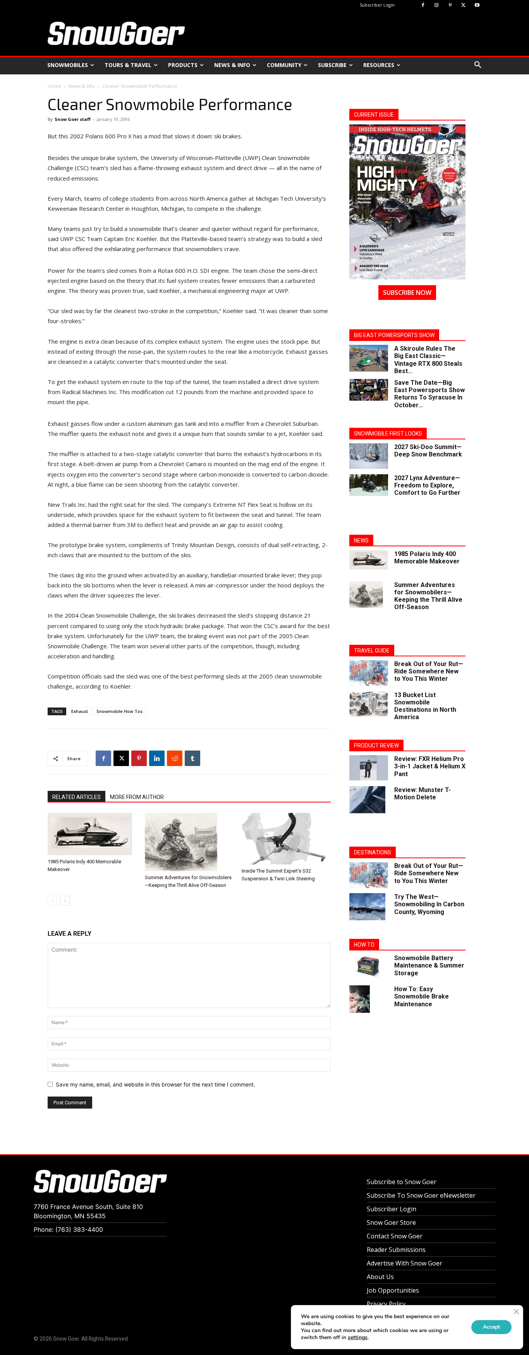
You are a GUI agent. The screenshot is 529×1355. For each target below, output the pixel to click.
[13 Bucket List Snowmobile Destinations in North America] (368, 704)
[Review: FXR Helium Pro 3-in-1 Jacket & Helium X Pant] (368, 767)
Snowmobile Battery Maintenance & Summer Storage (429, 965)
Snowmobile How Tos (119, 711)
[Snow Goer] (116, 33)
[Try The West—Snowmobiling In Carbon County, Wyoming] (367, 906)
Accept (491, 1327)
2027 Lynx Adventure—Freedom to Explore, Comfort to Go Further (427, 485)
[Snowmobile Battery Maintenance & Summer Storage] (368, 966)
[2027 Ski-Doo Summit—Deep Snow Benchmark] (368, 456)
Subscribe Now (407, 292)
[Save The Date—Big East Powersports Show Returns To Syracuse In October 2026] (368, 390)
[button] (478, 65)
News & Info (82, 86)
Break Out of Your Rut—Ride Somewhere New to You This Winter (428, 671)
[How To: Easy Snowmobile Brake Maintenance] (359, 999)
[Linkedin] (157, 758)
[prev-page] (52, 901)
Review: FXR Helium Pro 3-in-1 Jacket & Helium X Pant (429, 766)
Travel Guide (372, 650)
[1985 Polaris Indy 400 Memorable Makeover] (92, 834)
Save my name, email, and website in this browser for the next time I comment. (155, 1084)
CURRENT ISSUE (374, 115)
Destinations (372, 852)
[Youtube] (476, 5)
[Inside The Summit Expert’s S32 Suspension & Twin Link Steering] (286, 838)
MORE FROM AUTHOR (137, 797)
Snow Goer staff (73, 119)
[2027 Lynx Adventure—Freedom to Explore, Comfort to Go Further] (368, 485)
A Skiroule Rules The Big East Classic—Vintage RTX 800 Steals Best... (428, 360)
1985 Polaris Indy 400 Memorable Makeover (427, 557)
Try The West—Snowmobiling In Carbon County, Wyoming (429, 904)
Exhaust (79, 711)
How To (364, 945)
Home (54, 86)
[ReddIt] (174, 758)
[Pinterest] (450, 5)
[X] (463, 5)
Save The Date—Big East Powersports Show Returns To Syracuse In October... (429, 394)
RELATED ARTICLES (76, 797)
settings (358, 1337)
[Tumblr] (192, 758)
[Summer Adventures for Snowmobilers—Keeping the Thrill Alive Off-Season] (189, 842)
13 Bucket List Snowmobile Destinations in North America (425, 706)
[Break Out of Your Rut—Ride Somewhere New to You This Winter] (368, 673)
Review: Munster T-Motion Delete (422, 793)
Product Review (376, 745)
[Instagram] (436, 5)
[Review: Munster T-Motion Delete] (367, 799)
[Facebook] (423, 5)
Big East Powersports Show (394, 335)
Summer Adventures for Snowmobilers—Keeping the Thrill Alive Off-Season (428, 596)
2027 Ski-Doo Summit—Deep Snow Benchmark (428, 450)
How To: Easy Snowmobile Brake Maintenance (421, 996)
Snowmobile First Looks (388, 433)
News (361, 540)
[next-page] (65, 901)
